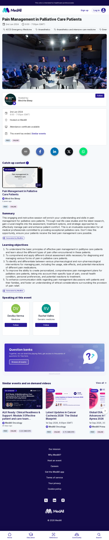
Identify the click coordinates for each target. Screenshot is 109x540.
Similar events (39, 133)
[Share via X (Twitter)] (69, 152)
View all (101, 383)
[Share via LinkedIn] (54, 152)
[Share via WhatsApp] (83, 152)
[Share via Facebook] (40, 152)
